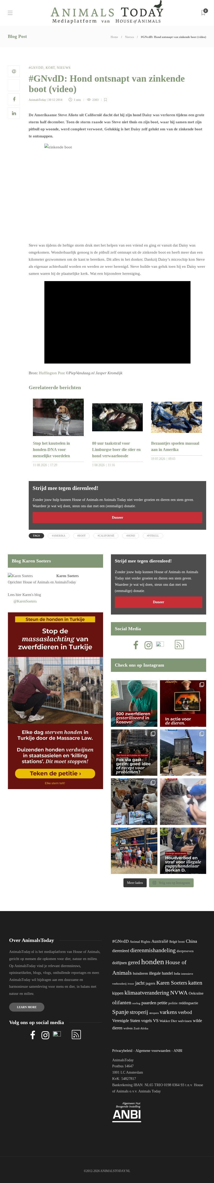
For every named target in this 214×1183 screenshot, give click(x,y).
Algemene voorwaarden (152, 1051)
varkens (168, 1012)
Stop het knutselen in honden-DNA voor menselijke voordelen (51, 449)
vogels (146, 1020)
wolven (128, 1028)
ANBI (178, 1051)
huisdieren (140, 973)
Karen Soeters (67, 576)
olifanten (121, 1002)
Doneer (117, 518)
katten (195, 982)
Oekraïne (196, 993)
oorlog (136, 1003)
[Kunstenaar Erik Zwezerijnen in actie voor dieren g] (183, 703)
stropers (154, 1012)
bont (181, 942)
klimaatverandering (146, 992)
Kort (50, 68)
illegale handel (161, 973)
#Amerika (58, 535)
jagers (150, 983)
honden (152, 961)
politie (173, 1003)
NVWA (179, 992)
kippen (117, 993)
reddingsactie (188, 1003)
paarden (148, 1002)
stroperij (139, 1012)
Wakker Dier (168, 1021)
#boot (81, 535)
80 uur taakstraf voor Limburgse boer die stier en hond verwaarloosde (116, 449)
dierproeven (185, 951)
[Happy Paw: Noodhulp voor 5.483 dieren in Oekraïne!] (134, 801)
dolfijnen (119, 963)
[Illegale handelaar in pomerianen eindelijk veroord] (183, 851)
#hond (130, 535)
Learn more (27, 1007)
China (191, 941)
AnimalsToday (37, 99)
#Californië (106, 535)
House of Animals (36, 582)
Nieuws (129, 36)
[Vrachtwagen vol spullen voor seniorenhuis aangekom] (134, 851)
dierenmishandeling (153, 950)
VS (155, 1020)
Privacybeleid (122, 1051)
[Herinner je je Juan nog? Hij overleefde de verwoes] (183, 801)
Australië (159, 941)
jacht (140, 983)
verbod (185, 1012)
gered (134, 962)
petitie (162, 1003)
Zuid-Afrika (141, 1028)
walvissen (185, 1021)
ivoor (131, 983)
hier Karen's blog (28, 595)
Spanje (120, 1011)
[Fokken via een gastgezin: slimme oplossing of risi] (134, 752)
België (173, 942)
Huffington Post (52, 373)
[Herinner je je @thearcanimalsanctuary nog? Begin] (183, 752)
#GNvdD (36, 68)
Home (114, 36)
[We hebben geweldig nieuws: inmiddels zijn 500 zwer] (134, 703)
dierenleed (120, 950)
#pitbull (153, 535)
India (177, 973)
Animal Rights (140, 942)
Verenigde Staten (126, 1020)
